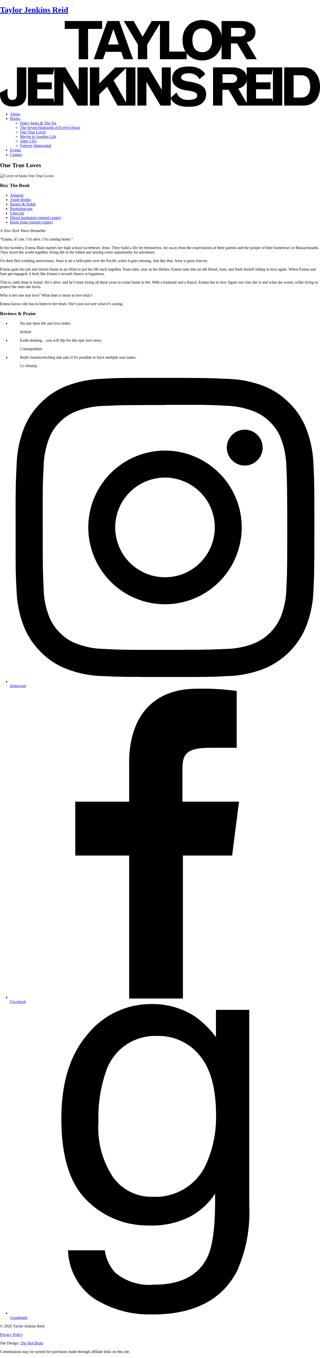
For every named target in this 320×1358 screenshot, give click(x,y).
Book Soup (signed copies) (31, 222)
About (15, 114)
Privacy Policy (11, 1334)
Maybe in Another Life (38, 136)
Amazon (17, 195)
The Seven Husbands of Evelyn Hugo (50, 127)
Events (15, 150)
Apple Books (20, 200)
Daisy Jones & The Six (38, 123)
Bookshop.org (21, 209)
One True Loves (33, 132)
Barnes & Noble (23, 204)
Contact (16, 154)
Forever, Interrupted (35, 145)
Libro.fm (17, 213)
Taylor (34, 9)
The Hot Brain (31, 1343)
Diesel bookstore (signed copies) (35, 218)
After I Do (28, 141)
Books (15, 118)
